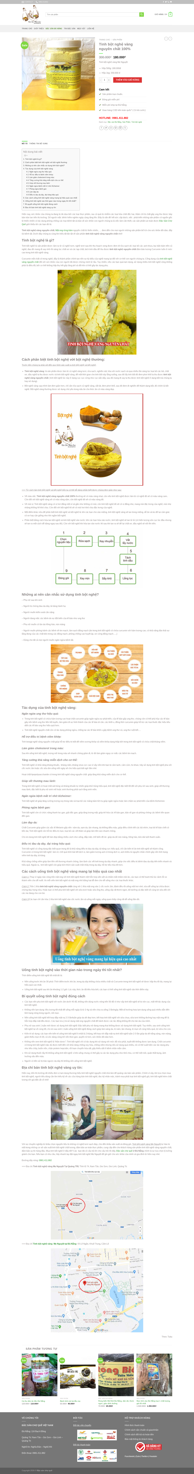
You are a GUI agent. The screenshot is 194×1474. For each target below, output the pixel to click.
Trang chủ (27, 29)
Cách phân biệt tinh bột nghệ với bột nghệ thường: (46, 162)
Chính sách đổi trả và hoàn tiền (139, 1434)
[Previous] (22, 1382)
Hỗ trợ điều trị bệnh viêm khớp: (41, 175)
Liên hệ (90, 29)
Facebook (129, 1456)
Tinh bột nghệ (136, 122)
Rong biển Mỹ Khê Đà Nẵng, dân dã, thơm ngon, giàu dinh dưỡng (116, 1402)
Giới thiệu (39, 29)
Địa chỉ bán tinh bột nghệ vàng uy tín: (40, 207)
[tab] (24, 143)
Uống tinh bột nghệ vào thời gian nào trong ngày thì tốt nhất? (50, 201)
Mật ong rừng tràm (64, 230)
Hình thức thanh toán (134, 1425)
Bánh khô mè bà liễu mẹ (70, 1401)
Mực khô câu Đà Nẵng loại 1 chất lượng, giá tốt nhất (153, 1402)
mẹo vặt (81, 29)
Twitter (144, 1456)
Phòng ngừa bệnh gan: (38, 189)
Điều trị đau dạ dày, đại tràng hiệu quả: (44, 195)
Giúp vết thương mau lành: (39, 183)
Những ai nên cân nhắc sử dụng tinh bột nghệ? (45, 165)
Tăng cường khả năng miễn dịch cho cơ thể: (46, 180)
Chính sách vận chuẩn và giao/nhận (141, 1430)
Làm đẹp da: (34, 192)
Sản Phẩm (117, 40)
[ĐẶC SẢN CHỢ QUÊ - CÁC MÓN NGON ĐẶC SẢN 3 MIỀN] (32, 14)
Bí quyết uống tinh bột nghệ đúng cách (41, 204)
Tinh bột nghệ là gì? (33, 159)
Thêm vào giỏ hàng (127, 80)
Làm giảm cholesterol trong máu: (42, 177)
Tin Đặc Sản (69, 29)
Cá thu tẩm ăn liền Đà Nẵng (33, 1401)
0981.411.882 (45, 1160)
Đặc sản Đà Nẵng (54, 29)
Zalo (138, 1456)
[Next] (172, 1382)
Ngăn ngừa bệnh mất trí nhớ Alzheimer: (44, 186)
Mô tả (24, 144)
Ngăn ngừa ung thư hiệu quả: (40, 172)
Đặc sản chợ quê (124, 1151)
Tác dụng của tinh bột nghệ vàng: (39, 169)
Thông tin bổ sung (38, 144)
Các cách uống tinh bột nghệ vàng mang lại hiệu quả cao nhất (51, 198)
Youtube (153, 1456)
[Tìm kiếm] (141, 14)
